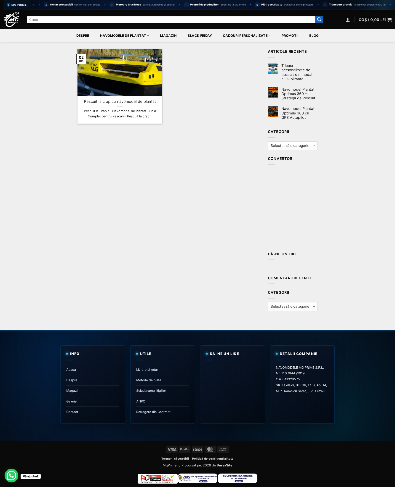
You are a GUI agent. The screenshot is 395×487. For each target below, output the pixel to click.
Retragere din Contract (153, 412)
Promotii (290, 35)
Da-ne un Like (224, 354)
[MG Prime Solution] (11, 19)
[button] (347, 20)
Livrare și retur (147, 369)
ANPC (140, 401)
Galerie (71, 401)
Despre (82, 35)
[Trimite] (319, 20)
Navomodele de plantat (123, 35)
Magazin (168, 35)
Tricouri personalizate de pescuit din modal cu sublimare (296, 72)
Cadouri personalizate (245, 35)
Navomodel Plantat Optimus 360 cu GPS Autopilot (298, 112)
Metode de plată (148, 380)
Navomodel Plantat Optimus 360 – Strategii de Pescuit (298, 93)
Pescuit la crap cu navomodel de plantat (120, 101)
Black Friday (200, 35)
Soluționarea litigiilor (151, 390)
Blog (314, 35)
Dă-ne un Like (282, 254)
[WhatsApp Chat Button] (11, 475)
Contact (72, 412)
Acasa (71, 369)
